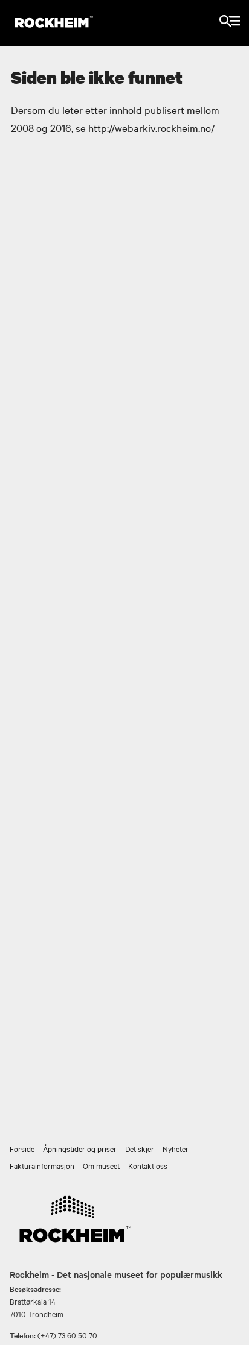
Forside (22, 1148)
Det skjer (139, 1148)
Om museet (101, 1165)
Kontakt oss (147, 1165)
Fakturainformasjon (42, 1165)
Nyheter (176, 1148)
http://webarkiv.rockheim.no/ (151, 127)
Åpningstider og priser (80, 1148)
